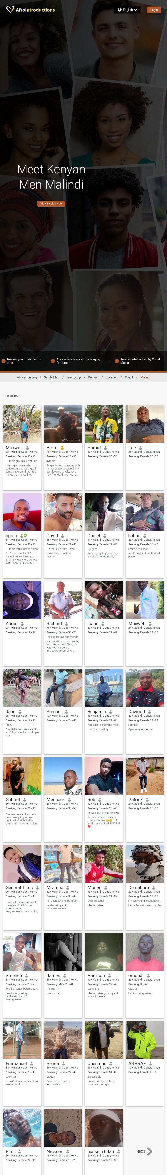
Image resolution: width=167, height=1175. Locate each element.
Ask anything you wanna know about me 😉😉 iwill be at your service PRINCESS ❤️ (103, 822)
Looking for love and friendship (63, 636)
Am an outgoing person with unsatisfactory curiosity (103, 555)
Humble (133, 724)
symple (51, 461)
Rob (91, 799)
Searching (93, 988)
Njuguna (92, 548)
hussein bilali (100, 1151)
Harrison (96, 975)
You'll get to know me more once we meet (104, 724)
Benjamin (96, 711)
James (53, 975)
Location (112, 377)
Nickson (55, 1151)
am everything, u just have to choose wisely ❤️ (145, 900)
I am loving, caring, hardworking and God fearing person (18, 996)
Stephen (14, 975)
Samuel (54, 711)
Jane (10, 711)
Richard (54, 623)
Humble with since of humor (22, 548)
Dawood (136, 711)
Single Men (51, 377)
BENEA (51, 1076)
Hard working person (140, 993)
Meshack (56, 799)
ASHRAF (137, 1063)
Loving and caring (97, 729)
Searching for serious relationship (59, 1083)
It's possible (94, 1076)
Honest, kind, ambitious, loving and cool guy (101, 1083)
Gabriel (13, 799)
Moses (94, 887)
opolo (11, 535)
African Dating (27, 377)
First (10, 1151)
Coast (129, 377)
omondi (136, 975)
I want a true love (138, 548)
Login (154, 10)
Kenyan (93, 377)
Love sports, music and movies (60, 555)
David (52, 535)
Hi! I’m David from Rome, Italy (63, 548)
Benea (53, 1063)
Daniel (93, 535)
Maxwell (14, 447)
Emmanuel (16, 1063)
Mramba (55, 887)
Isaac (92, 623)
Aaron (12, 623)
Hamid (94, 447)
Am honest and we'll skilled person (144, 555)
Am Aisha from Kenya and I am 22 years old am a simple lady (22, 732)
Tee (132, 447)
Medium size (95, 905)
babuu (134, 535)
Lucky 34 (11, 1076)
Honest (51, 988)
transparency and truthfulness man (63, 900)
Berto (52, 447)
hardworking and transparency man (57, 907)
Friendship (74, 377)
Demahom (138, 887)
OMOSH (133, 988)
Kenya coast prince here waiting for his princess (104, 812)
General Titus (19, 887)
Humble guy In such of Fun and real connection (22, 461)
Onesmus (96, 1063)
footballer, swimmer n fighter (144, 905)
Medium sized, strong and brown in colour (102, 995)
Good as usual (95, 900)
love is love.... (54, 993)
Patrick (135, 799)
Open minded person (140, 729)
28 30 (9, 724)
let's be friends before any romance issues (22, 988)
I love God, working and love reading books (22, 1083)
